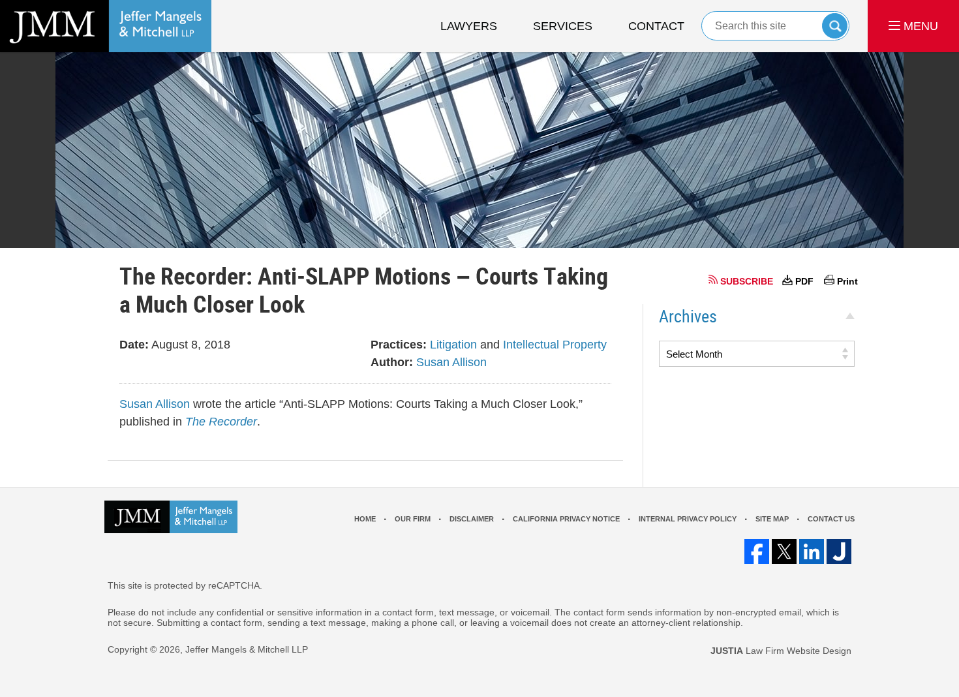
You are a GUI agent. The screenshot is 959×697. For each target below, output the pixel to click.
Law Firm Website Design (780, 650)
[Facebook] (756, 551)
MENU (919, 26)
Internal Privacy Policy (688, 519)
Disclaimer (471, 519)
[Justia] (839, 551)
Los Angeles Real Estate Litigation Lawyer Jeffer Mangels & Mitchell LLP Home (105, 26)
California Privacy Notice (566, 519)
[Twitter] (784, 551)
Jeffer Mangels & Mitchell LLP (246, 649)
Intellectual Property (555, 344)
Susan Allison (451, 362)
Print (847, 281)
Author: (392, 362)
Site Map (772, 519)
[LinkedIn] (811, 551)
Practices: (399, 344)
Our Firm (413, 519)
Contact (656, 26)
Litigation (453, 344)
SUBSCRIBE (746, 281)
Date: (134, 344)
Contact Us (831, 519)
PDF (804, 281)
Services (562, 26)
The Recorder (221, 421)
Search (834, 26)
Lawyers (468, 26)
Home (365, 519)
